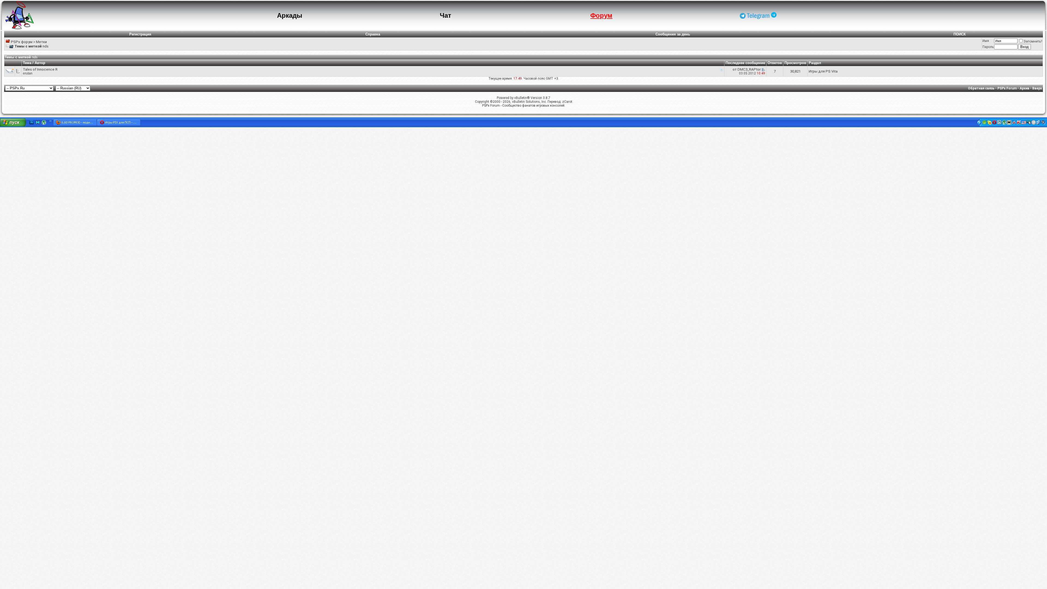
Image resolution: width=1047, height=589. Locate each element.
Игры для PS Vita (823, 71)
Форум (601, 15)
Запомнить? (1033, 41)
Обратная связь (981, 88)
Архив (1024, 88)
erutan (27, 73)
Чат (445, 15)
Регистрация (140, 34)
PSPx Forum (1007, 88)
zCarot (567, 102)
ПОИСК (959, 34)
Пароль (988, 47)
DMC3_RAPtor (749, 69)
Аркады (289, 15)
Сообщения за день (672, 34)
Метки (41, 42)
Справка (372, 34)
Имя (985, 41)
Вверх (1037, 88)
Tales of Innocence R (40, 69)
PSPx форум (21, 42)
